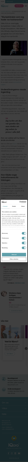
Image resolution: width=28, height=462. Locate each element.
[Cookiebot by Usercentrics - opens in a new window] (19, 202)
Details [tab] (14, 206)
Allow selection (14, 259)
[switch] (24, 238)
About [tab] (23, 206)
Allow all (14, 254)
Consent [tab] (5, 206)
